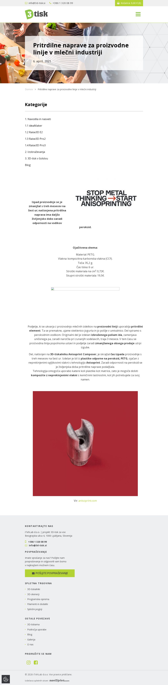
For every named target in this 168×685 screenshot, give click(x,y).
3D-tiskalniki (33, 589)
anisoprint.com (87, 500)
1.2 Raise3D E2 (34, 132)
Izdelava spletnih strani (37, 680)
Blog (28, 165)
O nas (30, 644)
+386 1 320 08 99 (62, 3)
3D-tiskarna (33, 624)
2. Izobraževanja (35, 152)
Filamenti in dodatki (37, 604)
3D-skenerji (33, 594)
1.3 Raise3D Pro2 (35, 139)
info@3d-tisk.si (36, 3)
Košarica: (130, 3)
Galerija (31, 639)
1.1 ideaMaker (33, 125)
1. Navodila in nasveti (38, 119)
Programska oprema (38, 599)
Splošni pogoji (34, 609)
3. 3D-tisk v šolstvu (36, 158)
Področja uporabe (36, 629)
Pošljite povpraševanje (51, 573)
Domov (29, 89)
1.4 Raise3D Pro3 (35, 145)
